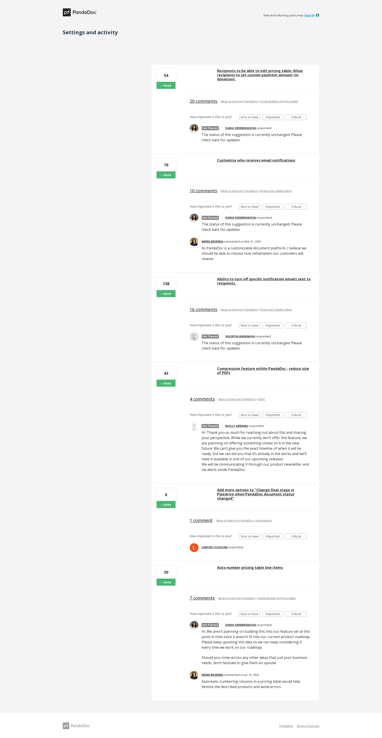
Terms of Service (308, 726)
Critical (299, 117)
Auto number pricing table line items (250, 567)
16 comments (203, 309)
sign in (309, 15)
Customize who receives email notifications (256, 160)
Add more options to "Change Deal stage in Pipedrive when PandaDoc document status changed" (255, 494)
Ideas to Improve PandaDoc (239, 101)
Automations (263, 520)
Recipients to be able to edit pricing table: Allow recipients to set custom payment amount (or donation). (260, 75)
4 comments (202, 399)
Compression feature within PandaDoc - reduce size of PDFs (263, 370)
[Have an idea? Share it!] (80, 12)
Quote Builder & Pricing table (279, 101)
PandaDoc (286, 726)
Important (274, 117)
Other (261, 399)
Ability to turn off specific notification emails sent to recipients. (264, 281)
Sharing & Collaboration (276, 191)
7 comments (202, 598)
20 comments (203, 101)
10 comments (203, 191)
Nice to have (250, 117)
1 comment (201, 520)
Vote (167, 85)
